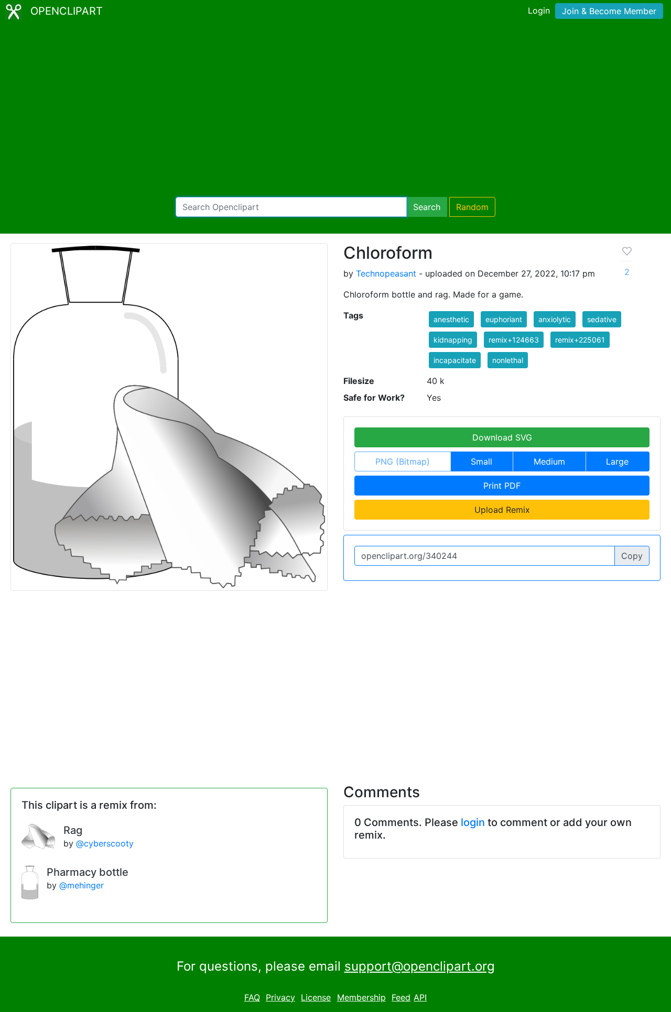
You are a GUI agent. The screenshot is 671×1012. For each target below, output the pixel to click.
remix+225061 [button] (580, 339)
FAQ (252, 997)
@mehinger (81, 885)
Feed (401, 997)
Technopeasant (386, 273)
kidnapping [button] (453, 339)
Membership (361, 997)
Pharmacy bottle (87, 872)
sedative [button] (601, 319)
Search (426, 207)
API (420, 997)
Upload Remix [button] (502, 509)
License (316, 997)
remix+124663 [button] (514, 339)
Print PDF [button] (502, 485)
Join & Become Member (609, 11)
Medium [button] (549, 461)
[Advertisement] (335, 110)
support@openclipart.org (419, 966)
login (473, 822)
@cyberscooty (105, 843)
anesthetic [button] (451, 319)
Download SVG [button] (502, 437)
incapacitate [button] (455, 360)
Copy (632, 556)
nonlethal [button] (507, 360)
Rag (72, 830)
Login (539, 10)
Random (472, 207)
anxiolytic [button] (554, 319)
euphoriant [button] (503, 319)
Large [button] (617, 461)
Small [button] (481, 461)
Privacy (280, 997)
